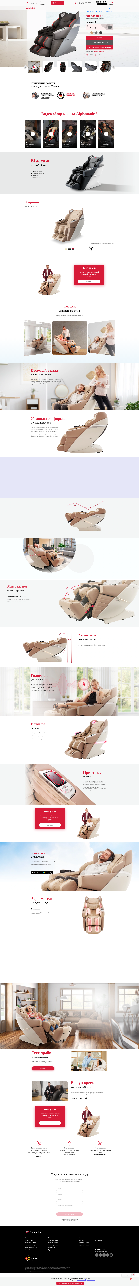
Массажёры (28, 1250)
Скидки (81, 1237)
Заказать (99, 37)
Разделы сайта (59, 3)
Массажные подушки (31, 1247)
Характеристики (109, 8)
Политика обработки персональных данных (34, 1271)
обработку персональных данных (69, 1220)
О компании (98, 1240)
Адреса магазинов (100, 1237)
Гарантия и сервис (84, 1245)
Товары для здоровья (54, 1237)
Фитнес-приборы (53, 1245)
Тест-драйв (82, 1240)
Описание (101, 8)
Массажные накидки (31, 1245)
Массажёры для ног (30, 1242)
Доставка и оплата (84, 1242)
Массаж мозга (29, 1240)
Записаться (89, 281)
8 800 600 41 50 (101, 1249)
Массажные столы (53, 1242)
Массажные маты (53, 1240)
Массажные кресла (30, 1237)
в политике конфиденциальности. (86, 1280)
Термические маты (53, 1250)
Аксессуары (51, 1247)
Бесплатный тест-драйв (101, 42)
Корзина (111, 4)
